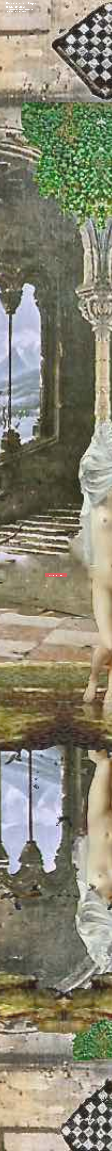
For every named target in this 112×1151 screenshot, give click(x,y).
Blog (77, 7)
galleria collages (100, 7)
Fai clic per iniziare (56, 575)
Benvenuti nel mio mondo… (66, 7)
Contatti (90, 7)
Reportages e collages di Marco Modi (21, 5)
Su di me (83, 7)
